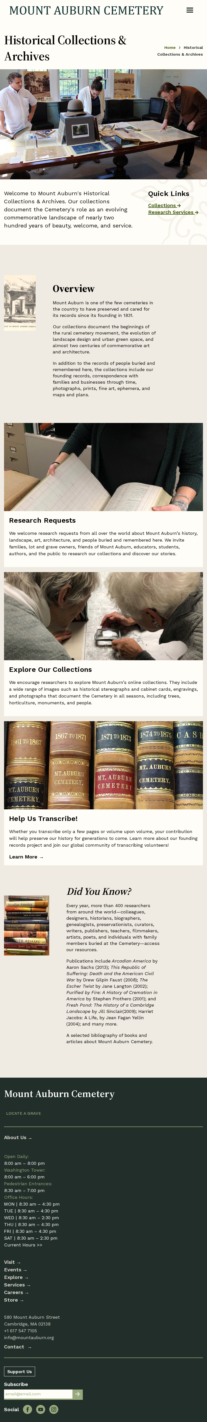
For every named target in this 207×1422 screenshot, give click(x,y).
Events (12, 1270)
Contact (15, 1347)
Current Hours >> (23, 1244)
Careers (13, 1292)
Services (14, 1285)
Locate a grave (23, 1113)
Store (11, 1300)
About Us (16, 1137)
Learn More (26, 857)
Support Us (19, 1371)
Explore (13, 1277)
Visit (9, 1262)
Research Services (171, 212)
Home (170, 47)
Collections (162, 205)
